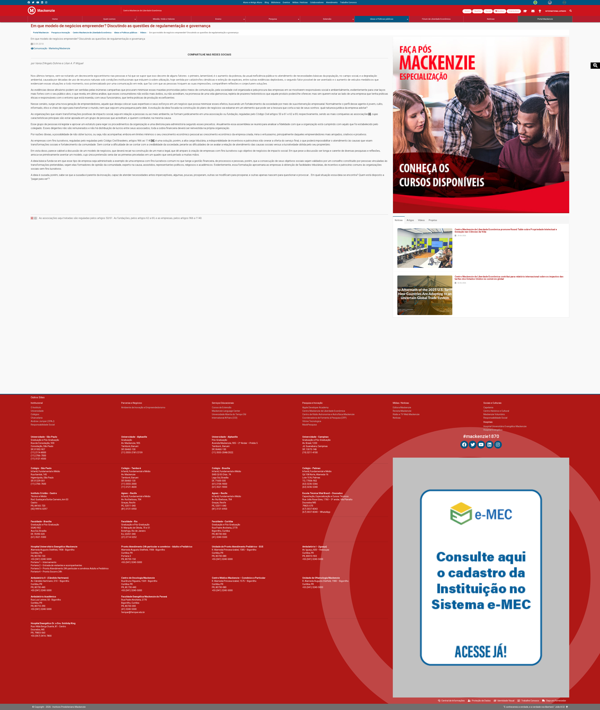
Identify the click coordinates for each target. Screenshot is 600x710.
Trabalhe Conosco (530, 700)
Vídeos (421, 220)
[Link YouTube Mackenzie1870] (38, 2)
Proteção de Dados (481, 700)
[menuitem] (252, 2)
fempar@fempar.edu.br (133, 612)
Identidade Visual (506, 700)
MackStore (500, 11)
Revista (488, 11)
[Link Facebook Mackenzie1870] (29, 2)
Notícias (399, 220)
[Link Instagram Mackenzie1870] (46, 2)
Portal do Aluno (514, 11)
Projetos (433, 220)
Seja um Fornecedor (556, 700)
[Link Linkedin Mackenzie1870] (42, 2)
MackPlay (477, 11)
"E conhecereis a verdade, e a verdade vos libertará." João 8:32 (534, 707)
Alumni (467, 11)
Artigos (410, 220)
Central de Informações (453, 700)
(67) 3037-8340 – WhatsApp (316, 512)
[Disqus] (209, 261)
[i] (32, 218)
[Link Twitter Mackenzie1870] (33, 2)
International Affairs (555, 11)
